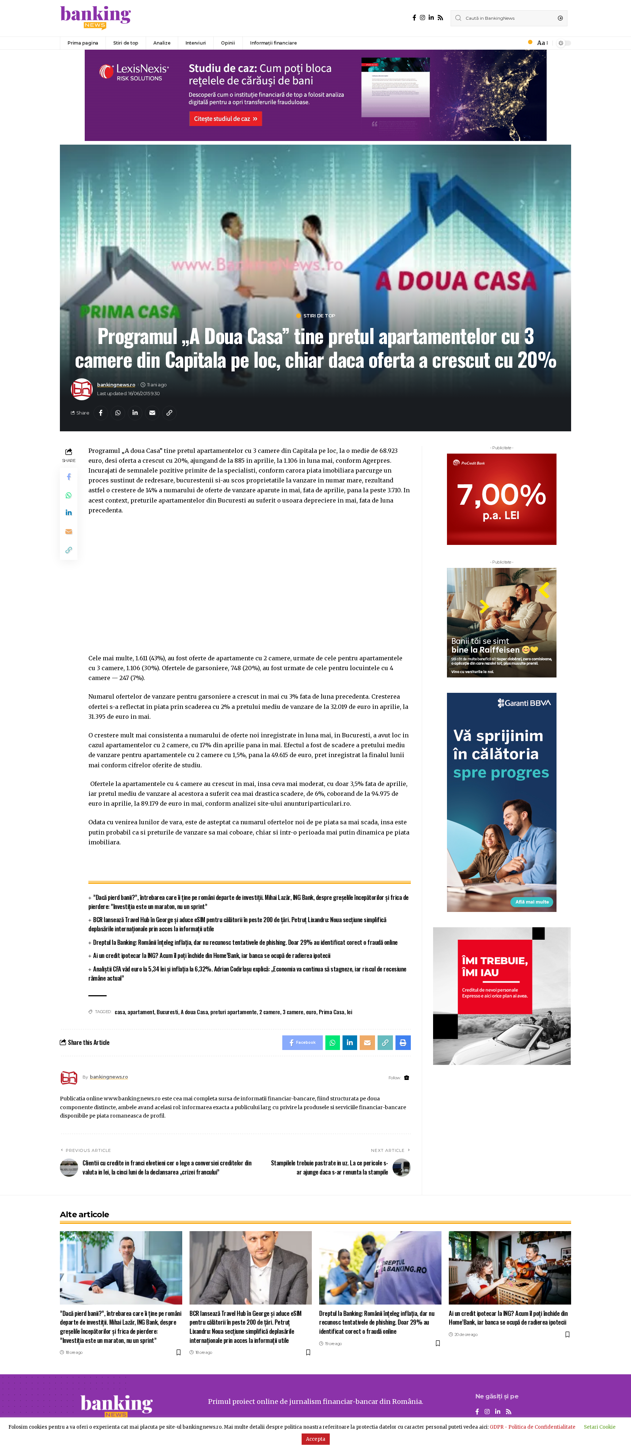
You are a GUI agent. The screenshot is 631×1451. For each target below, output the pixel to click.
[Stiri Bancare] (95, 18)
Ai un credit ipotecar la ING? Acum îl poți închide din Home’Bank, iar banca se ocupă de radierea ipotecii (211, 955)
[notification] (528, 43)
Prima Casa (331, 1012)
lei (349, 1012)
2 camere (269, 1012)
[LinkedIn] (431, 18)
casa (120, 1012)
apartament (140, 1012)
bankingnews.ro (116, 384)
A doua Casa (194, 1012)
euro (311, 1012)
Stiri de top (319, 315)
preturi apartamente (233, 1012)
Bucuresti (167, 1012)
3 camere (293, 1012)
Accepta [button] (315, 1439)
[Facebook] (414, 18)
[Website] (406, 1078)
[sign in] (518, 43)
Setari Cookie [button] (600, 1427)
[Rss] (440, 18)
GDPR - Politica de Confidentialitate (532, 1427)
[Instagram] (422, 18)
